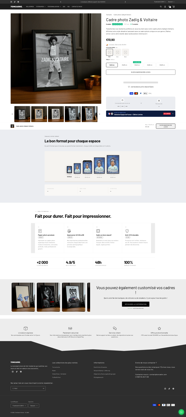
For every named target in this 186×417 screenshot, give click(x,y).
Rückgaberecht (98, 377)
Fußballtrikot (56, 377)
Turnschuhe (56, 367)
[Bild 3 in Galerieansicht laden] (56, 114)
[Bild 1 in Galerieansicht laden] (22, 114)
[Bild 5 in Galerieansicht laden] (89, 114)
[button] (169, 6)
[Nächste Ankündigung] (125, 2)
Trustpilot (135, 24)
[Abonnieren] (43, 388)
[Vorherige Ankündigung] (61, 2)
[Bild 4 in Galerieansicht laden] (73, 114)
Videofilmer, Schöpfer (59, 374)
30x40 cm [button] (137, 64)
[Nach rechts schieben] (99, 114)
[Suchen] (161, 6)
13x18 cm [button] (111, 65)
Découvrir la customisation (135, 304)
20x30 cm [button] (124, 65)
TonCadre (109, 14)
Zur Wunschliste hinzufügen (142, 87)
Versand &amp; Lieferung (102, 370)
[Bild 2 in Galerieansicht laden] (39, 114)
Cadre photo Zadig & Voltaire (122, 14)
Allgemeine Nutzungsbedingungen (105, 374)
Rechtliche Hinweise (100, 367)
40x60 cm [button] (149, 65)
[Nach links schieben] (12, 114)
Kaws (54, 370)
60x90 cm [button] (162, 65)
